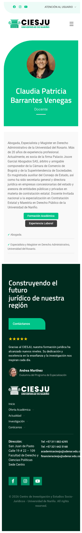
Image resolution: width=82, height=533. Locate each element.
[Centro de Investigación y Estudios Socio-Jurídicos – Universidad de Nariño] (29, 390)
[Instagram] (20, 7)
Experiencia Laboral (41, 223)
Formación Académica (41, 216)
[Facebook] (14, 7)
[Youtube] (26, 7)
